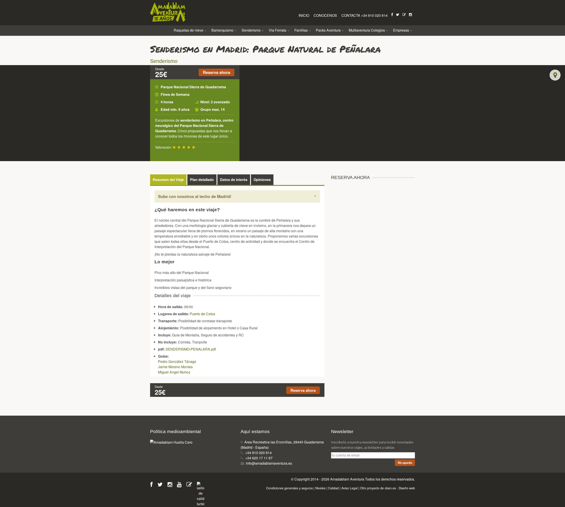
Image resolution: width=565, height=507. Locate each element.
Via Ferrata (278, 30)
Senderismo (252, 30)
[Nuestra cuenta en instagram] (171, 485)
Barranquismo (222, 30)
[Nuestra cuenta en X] (162, 485)
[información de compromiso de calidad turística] (200, 493)
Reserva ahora (216, 72)
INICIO (304, 15)
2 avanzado (220, 101)
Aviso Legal (349, 488)
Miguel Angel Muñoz (174, 372)
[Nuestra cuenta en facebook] (153, 485)
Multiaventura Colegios (367, 30)
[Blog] (404, 14)
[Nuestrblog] (190, 485)
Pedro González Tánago (177, 361)
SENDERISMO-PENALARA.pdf (191, 349)
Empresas (401, 30)
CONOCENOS (326, 15)
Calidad (333, 488)
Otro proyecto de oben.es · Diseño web (387, 488)
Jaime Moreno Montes (175, 366)
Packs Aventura (328, 30)
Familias (301, 30)
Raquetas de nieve (189, 30)
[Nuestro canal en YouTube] (181, 485)
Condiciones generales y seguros (289, 488)
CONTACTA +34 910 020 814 (364, 15)
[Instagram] (411, 14)
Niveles (320, 488)
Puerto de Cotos (202, 313)
